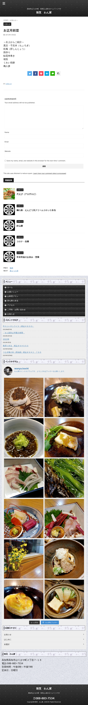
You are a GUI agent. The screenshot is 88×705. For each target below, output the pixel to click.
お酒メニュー (12, 292)
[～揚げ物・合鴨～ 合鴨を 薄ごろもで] (64, 559)
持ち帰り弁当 (12, 301)
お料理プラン (12, 296)
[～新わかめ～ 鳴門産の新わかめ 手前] (64, 478)
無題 (11, 268)
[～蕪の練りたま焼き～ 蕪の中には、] (23, 599)
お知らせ (9, 84)
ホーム (10, 287)
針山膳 (20, 226)
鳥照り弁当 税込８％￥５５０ (16, 346)
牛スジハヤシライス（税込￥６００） (18, 326)
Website (8, 151)
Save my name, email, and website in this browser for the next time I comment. (36, 161)
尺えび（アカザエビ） (27, 194)
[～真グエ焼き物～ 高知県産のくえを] (64, 437)
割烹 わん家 (44, 12)
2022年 (6, 339)
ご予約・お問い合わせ (16, 309)
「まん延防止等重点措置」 (14, 333)
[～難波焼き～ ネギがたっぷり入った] (64, 397)
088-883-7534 (44, 698)
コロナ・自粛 (23, 241)
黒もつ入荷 (14, 271)
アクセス (11, 305)
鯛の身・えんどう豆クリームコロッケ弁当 (36, 210)
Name (7, 132)
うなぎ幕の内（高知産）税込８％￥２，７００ (22, 352)
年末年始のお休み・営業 (28, 257)
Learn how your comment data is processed (49, 173)
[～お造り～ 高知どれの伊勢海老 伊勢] (23, 518)
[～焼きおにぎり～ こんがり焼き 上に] (23, 397)
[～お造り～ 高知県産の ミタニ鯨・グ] (64, 518)
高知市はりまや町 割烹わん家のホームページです (44, 693)
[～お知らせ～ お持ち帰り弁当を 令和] (23, 559)
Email (6, 142)
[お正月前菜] (47, 73)
